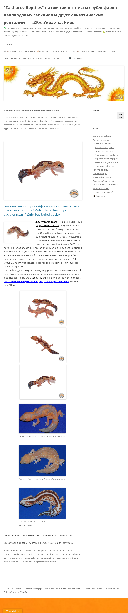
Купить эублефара (102, 136)
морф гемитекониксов (47, 225)
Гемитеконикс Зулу (45, 557)
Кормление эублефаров (106, 158)
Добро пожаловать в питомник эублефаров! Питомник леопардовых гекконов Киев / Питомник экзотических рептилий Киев (61, 588)
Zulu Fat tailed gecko (30, 554)
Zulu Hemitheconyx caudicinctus (56, 554)
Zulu (75, 259)
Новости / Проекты (104, 151)
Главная (8, 44)
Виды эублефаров (101, 140)
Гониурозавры (100, 173)
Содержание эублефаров (107, 154)
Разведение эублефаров (106, 162)
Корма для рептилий (103, 192)
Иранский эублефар (102, 177)
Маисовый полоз (101, 188)
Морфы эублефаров (104, 147)
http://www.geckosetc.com (54, 281)
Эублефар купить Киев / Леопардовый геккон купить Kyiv (33, 58)
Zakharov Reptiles (54, 550)
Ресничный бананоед (103, 181)
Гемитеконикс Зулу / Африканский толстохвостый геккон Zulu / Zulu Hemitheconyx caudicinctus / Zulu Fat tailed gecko (41, 210)
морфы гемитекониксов (44, 561)
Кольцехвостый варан (103, 166)
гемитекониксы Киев (66, 557)
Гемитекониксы (100, 169)
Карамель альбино (42, 277)
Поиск (96, 110)
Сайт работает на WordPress (17, 592)
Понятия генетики (102, 143)
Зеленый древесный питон (106, 184)
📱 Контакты (75, 58)
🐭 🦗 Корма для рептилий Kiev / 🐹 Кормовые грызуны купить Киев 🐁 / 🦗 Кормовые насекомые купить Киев (60, 51)
